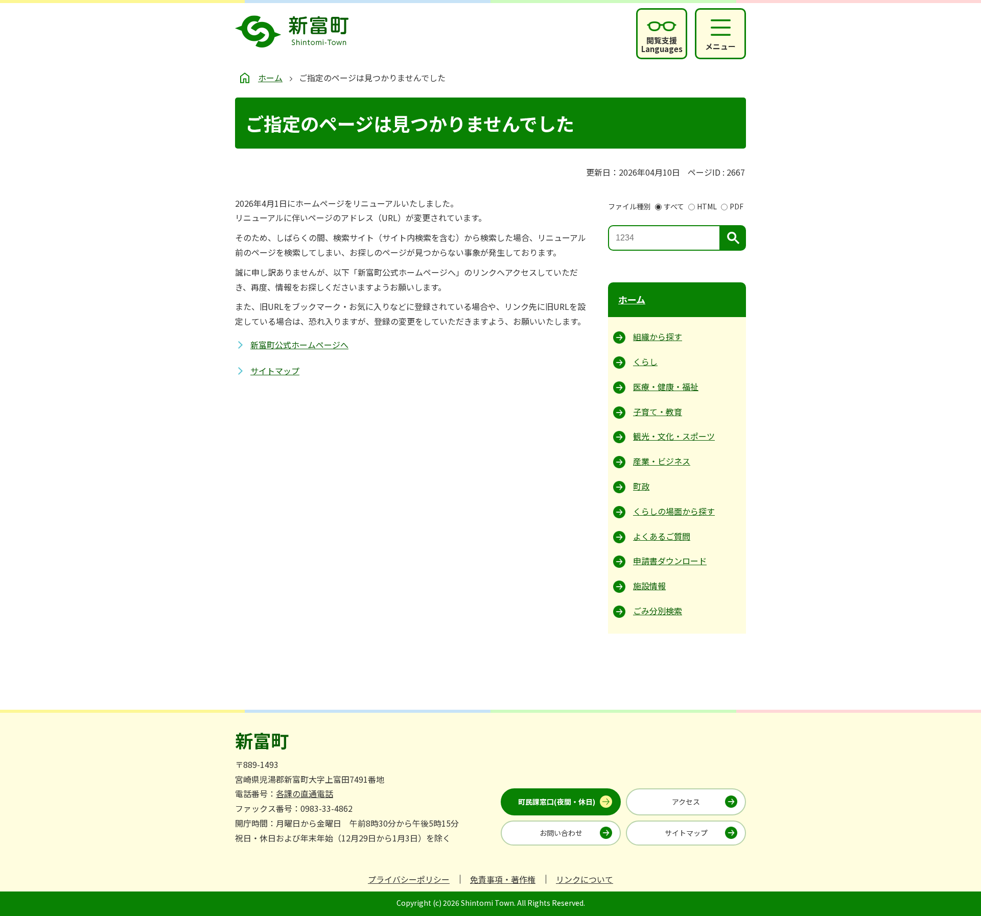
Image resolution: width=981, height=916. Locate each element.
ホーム (270, 77)
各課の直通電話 (304, 793)
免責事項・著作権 (502, 879)
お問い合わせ (561, 833)
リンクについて (584, 879)
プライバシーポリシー (409, 879)
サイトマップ (274, 371)
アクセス (686, 802)
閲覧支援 (662, 44)
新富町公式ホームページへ (299, 345)
